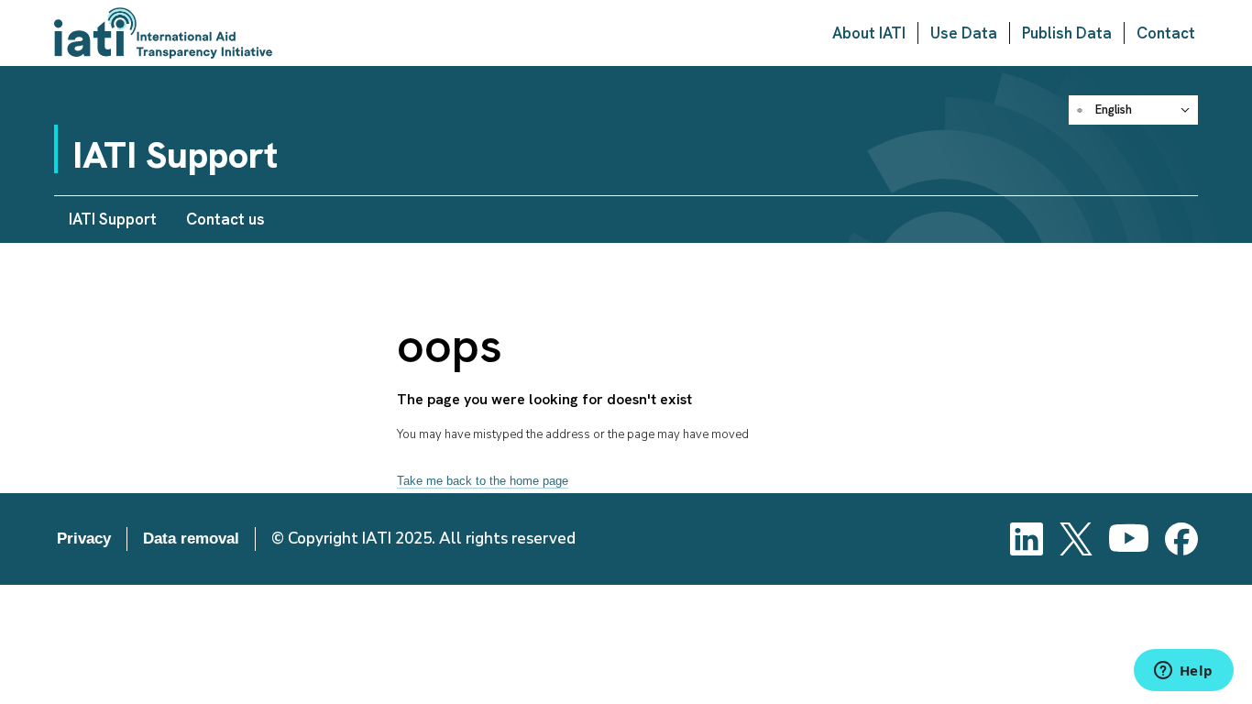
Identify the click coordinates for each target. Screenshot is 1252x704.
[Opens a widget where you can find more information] (1183, 672)
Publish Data (1067, 33)
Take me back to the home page (482, 481)
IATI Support (113, 219)
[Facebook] (1181, 539)
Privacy (84, 538)
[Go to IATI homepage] (163, 33)
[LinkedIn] (1026, 539)
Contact (1166, 33)
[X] (1076, 539)
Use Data (963, 33)
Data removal (191, 538)
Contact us (225, 219)
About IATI (869, 33)
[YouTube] (1128, 539)
